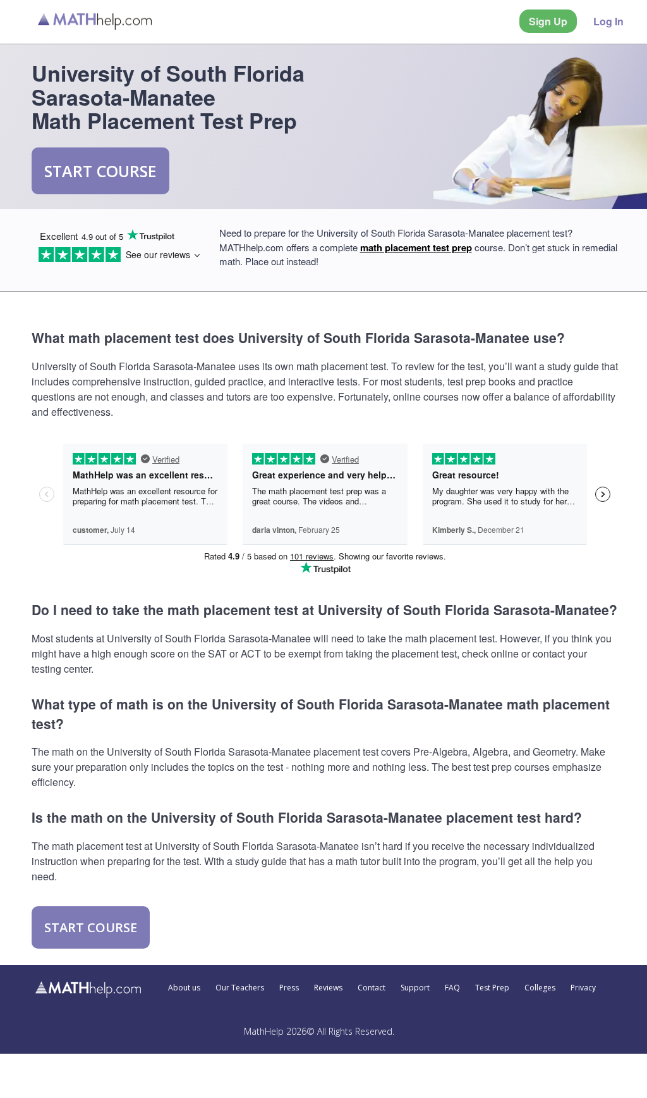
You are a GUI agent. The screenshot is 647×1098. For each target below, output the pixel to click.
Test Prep (492, 988)
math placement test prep (416, 247)
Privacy (583, 988)
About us (184, 988)
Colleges (539, 988)
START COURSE (100, 171)
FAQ (452, 988)
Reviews (328, 988)
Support (415, 988)
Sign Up (548, 21)
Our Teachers (239, 988)
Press (289, 988)
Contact (371, 988)
